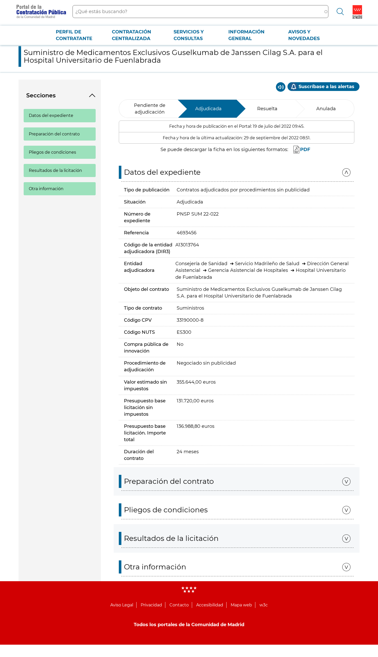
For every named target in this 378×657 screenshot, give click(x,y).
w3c (263, 605)
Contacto (179, 605)
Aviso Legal (121, 605)
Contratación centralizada (131, 35)
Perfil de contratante (74, 35)
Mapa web (241, 605)
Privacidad (151, 605)
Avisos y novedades (304, 35)
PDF (305, 149)
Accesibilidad (209, 605)
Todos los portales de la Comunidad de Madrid (189, 624)
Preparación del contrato (54, 134)
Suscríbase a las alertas (326, 86)
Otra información (46, 188)
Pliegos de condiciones (52, 152)
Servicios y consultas (189, 35)
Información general (246, 35)
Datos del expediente (51, 115)
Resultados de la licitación (55, 170)
